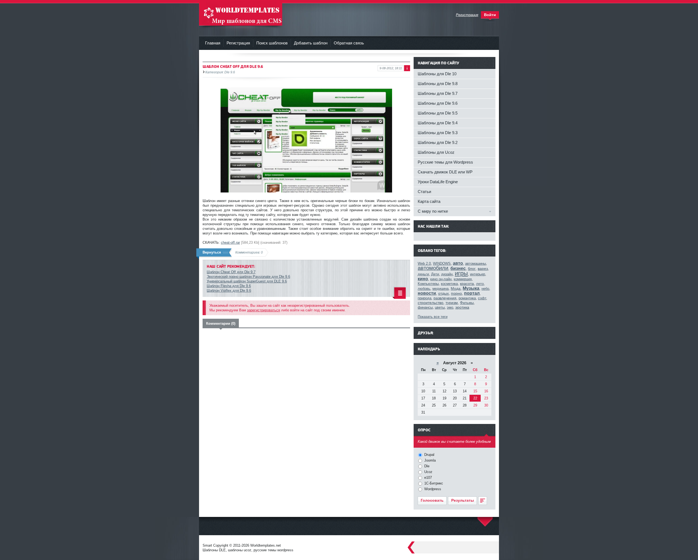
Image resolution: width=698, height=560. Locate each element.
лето (480, 284)
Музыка (471, 288)
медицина (440, 289)
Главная (212, 43)
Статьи (424, 191)
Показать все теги (432, 317)
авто (458, 263)
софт (482, 298)
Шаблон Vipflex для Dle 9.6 (229, 290)
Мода (456, 288)
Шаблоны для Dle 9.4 (438, 123)
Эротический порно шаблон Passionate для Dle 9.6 (248, 277)
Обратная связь (349, 43)
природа (424, 298)
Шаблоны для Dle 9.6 (438, 103)
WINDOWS (442, 263)
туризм (452, 302)
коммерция (463, 279)
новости (427, 293)
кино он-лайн (441, 279)
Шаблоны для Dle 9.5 (438, 113)
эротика (462, 307)
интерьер (477, 274)
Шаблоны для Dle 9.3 (438, 132)
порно (456, 293)
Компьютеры (428, 284)
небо (485, 289)
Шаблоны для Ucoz (436, 152)
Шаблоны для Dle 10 (437, 73)
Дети (435, 274)
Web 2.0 (424, 263)
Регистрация (238, 43)
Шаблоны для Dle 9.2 (438, 142)
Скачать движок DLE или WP (445, 172)
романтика (467, 298)
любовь (424, 289)
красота (467, 283)
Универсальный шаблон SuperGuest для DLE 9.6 (247, 281)
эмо (450, 307)
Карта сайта (429, 201)
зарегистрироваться (263, 310)
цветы (440, 307)
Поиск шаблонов (272, 43)
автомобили (433, 268)
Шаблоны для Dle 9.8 (438, 83)
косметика (449, 284)
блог (472, 268)
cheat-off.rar (230, 242)
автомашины (475, 263)
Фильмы (467, 303)
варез (483, 268)
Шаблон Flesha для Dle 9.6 (229, 286)
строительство (430, 302)
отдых (443, 293)
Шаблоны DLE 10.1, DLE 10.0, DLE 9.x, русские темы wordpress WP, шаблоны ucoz (240, 13)
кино (423, 278)
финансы (425, 307)
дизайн (447, 274)
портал (472, 293)
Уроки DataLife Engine (438, 181)
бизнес (458, 268)
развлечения (445, 298)
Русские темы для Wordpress (445, 162)
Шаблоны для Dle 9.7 (438, 93)
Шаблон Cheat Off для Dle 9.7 (231, 272)
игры (461, 273)
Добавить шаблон (310, 43)
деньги (423, 274)
